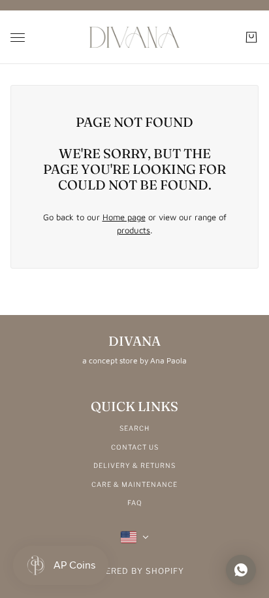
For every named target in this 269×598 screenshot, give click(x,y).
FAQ (134, 503)
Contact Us (135, 447)
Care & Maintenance (134, 484)
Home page (124, 217)
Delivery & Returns (134, 465)
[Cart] (251, 37)
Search (134, 428)
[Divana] (134, 37)
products (133, 230)
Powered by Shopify (135, 571)
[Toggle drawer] (17, 37)
